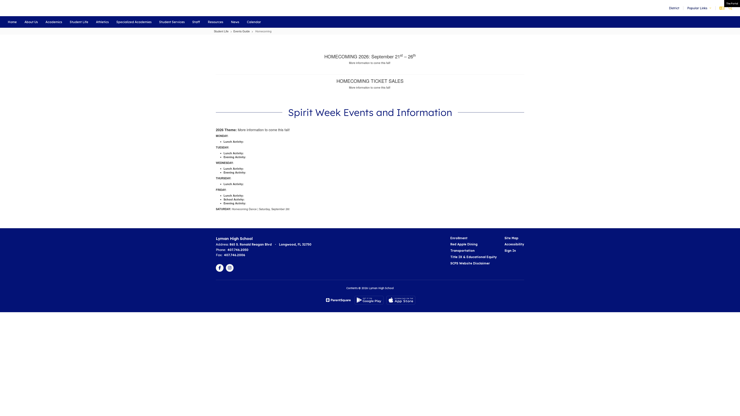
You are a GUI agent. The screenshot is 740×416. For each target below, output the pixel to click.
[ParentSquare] (338, 300)
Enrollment (459, 238)
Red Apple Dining (464, 244)
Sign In (510, 250)
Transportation (462, 250)
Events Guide (241, 31)
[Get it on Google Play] (369, 300)
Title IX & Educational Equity (473, 257)
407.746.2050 (237, 250)
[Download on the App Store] (400, 300)
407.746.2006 (234, 255)
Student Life (221, 31)
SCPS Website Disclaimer (470, 263)
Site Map (511, 238)
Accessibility (514, 244)
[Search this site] (730, 8)
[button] (699, 8)
